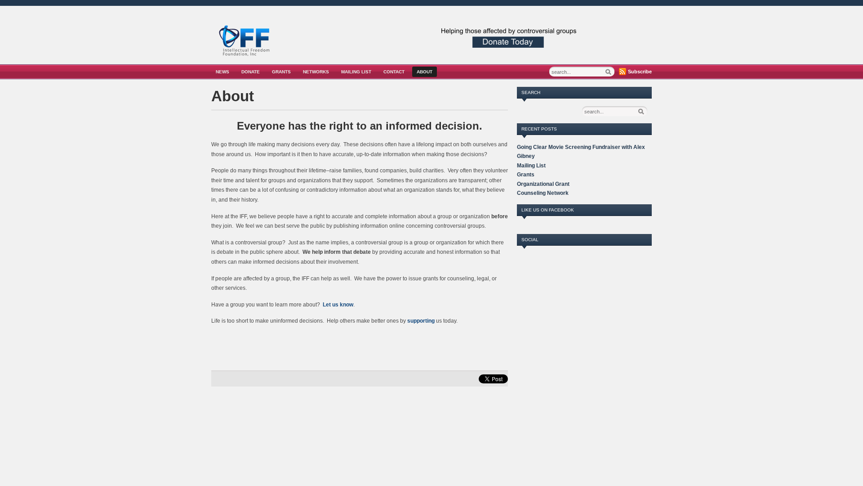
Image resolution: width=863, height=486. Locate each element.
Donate (250, 71)
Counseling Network (543, 193)
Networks (316, 71)
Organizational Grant (543, 184)
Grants (281, 71)
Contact (394, 71)
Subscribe (640, 71)
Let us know (338, 305)
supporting (421, 321)
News (222, 71)
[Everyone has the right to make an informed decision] (245, 57)
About (424, 71)
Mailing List (356, 71)
